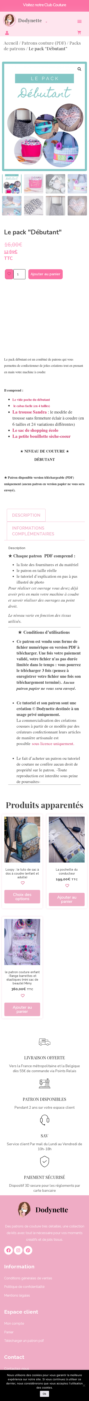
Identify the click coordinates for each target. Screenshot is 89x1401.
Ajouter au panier (45, 274)
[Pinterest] (28, 1250)
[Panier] (80, 32)
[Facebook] (8, 1250)
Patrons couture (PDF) (44, 43)
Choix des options (22, 897)
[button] (79, 21)
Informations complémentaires (33, 531)
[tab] (26, 515)
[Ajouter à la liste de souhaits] (9, 274)
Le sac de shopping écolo (35, 430)
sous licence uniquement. (52, 743)
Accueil (11, 43)
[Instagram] (18, 1250)
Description (26, 515)
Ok (44, 1393)
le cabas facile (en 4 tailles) (31, 405)
